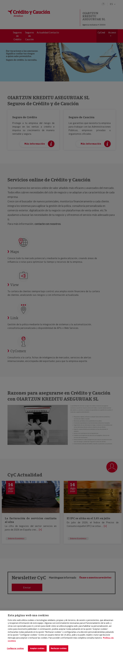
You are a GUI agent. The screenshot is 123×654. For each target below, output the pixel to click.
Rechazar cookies (59, 648)
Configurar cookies (15, 648)
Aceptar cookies (37, 648)
